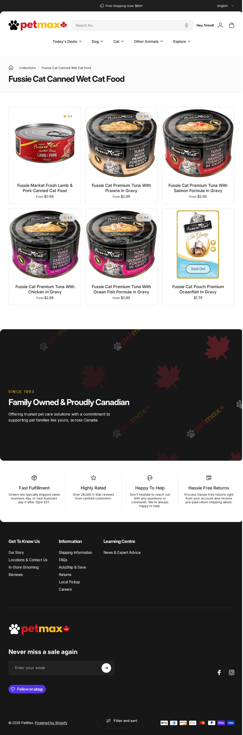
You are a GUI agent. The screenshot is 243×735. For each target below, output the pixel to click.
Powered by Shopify (51, 720)
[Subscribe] (106, 665)
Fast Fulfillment (34, 485)
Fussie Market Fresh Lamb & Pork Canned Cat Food (44, 187)
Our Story (16, 550)
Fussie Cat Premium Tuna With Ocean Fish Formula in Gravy (119, 287)
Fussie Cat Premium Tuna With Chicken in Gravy (44, 287)
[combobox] (225, 5)
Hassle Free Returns (205, 485)
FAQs (63, 557)
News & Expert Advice (122, 550)
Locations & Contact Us (28, 557)
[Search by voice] (186, 25)
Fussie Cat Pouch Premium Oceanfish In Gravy (195, 287)
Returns (65, 572)
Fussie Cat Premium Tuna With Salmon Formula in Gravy (195, 187)
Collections (27, 68)
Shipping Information (75, 550)
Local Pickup (69, 579)
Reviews (16, 572)
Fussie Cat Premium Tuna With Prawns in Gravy (119, 187)
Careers (65, 587)
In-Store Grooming (24, 565)
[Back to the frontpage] (11, 67)
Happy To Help (147, 485)
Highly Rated (92, 485)
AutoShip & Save (72, 565)
